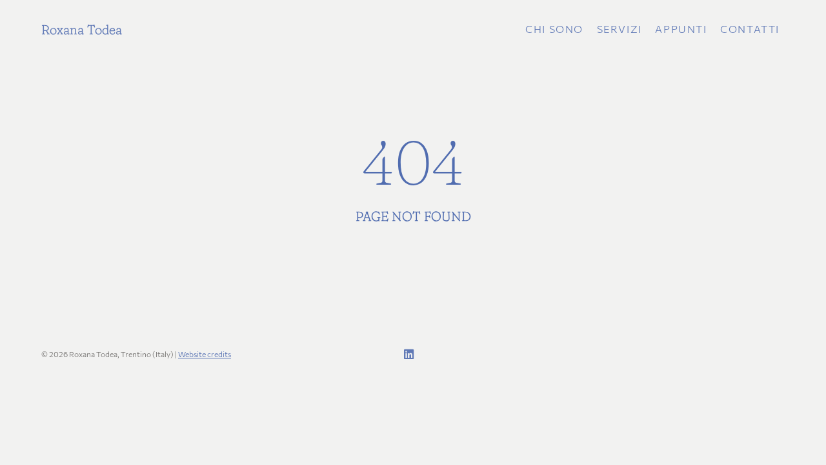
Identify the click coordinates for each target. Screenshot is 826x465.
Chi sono (554, 29)
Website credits (204, 353)
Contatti (750, 29)
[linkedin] (406, 354)
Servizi (619, 29)
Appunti (681, 29)
